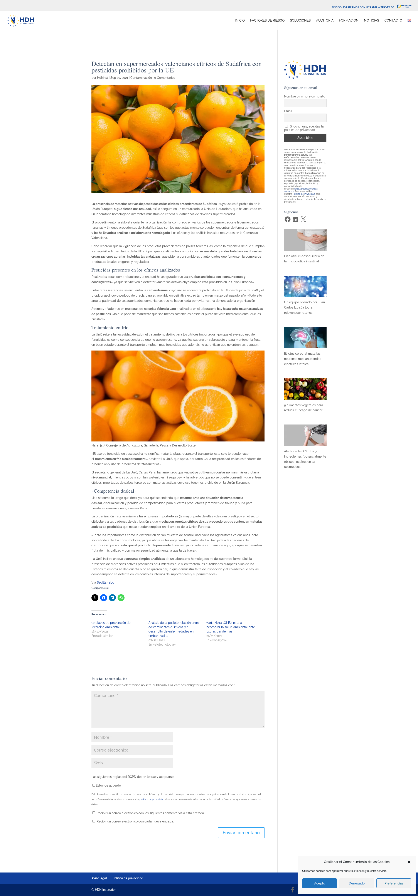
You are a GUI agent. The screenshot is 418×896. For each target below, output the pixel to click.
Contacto (393, 20)
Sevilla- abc (105, 582)
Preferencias (393, 883)
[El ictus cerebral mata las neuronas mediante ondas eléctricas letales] (305, 345)
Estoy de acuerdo (108, 785)
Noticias (371, 20)
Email (288, 111)
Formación (349, 20)
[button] (409, 862)
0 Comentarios (164, 77)
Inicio (240, 20)
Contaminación (141, 77)
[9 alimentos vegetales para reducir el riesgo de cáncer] (305, 397)
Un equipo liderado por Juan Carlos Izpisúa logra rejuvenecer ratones (304, 307)
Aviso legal (99, 878)
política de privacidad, (152, 799)
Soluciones (300, 20)
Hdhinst (102, 77)
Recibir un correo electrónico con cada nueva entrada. (135, 821)
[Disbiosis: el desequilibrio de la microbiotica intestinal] (305, 248)
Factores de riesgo (267, 20)
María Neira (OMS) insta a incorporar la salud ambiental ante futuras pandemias (230, 627)
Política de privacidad (128, 878)
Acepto (319, 883)
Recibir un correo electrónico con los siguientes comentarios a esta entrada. (151, 813)
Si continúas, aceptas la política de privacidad (304, 128)
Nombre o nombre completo (304, 96)
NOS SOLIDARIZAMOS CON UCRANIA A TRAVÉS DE (364, 7)
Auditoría (325, 20)
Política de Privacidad (304, 194)
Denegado (357, 883)
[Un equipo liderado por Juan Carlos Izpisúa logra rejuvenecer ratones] (305, 294)
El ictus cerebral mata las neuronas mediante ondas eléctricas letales (302, 359)
